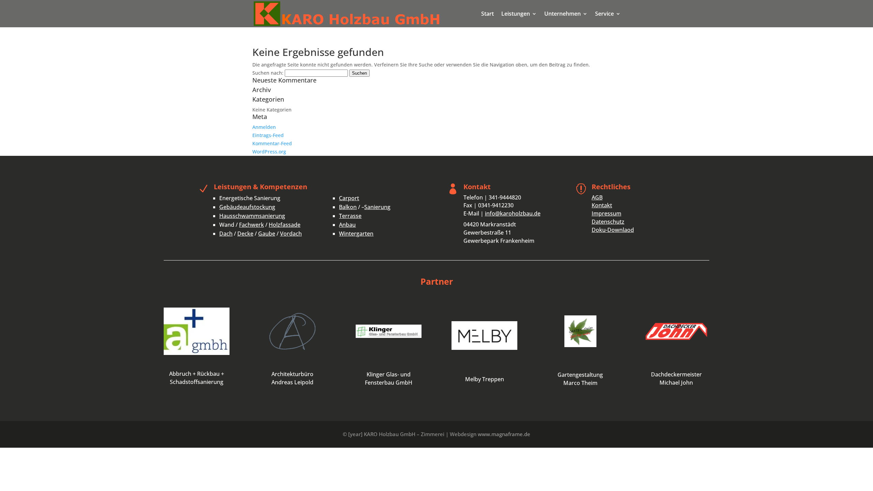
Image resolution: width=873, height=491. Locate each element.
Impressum (606, 213)
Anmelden (264, 127)
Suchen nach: (267, 73)
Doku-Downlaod (613, 230)
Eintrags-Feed (268, 135)
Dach (226, 233)
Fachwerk (251, 224)
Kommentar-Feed (272, 143)
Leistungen (515, 14)
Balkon (348, 207)
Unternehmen (562, 14)
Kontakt (602, 205)
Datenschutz (608, 221)
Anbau (347, 224)
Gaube (266, 233)
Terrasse (350, 216)
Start (487, 14)
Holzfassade (284, 224)
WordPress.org (269, 151)
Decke (245, 233)
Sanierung (377, 207)
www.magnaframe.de (504, 434)
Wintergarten (356, 233)
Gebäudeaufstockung (247, 207)
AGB (597, 197)
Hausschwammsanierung (252, 216)
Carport (349, 198)
